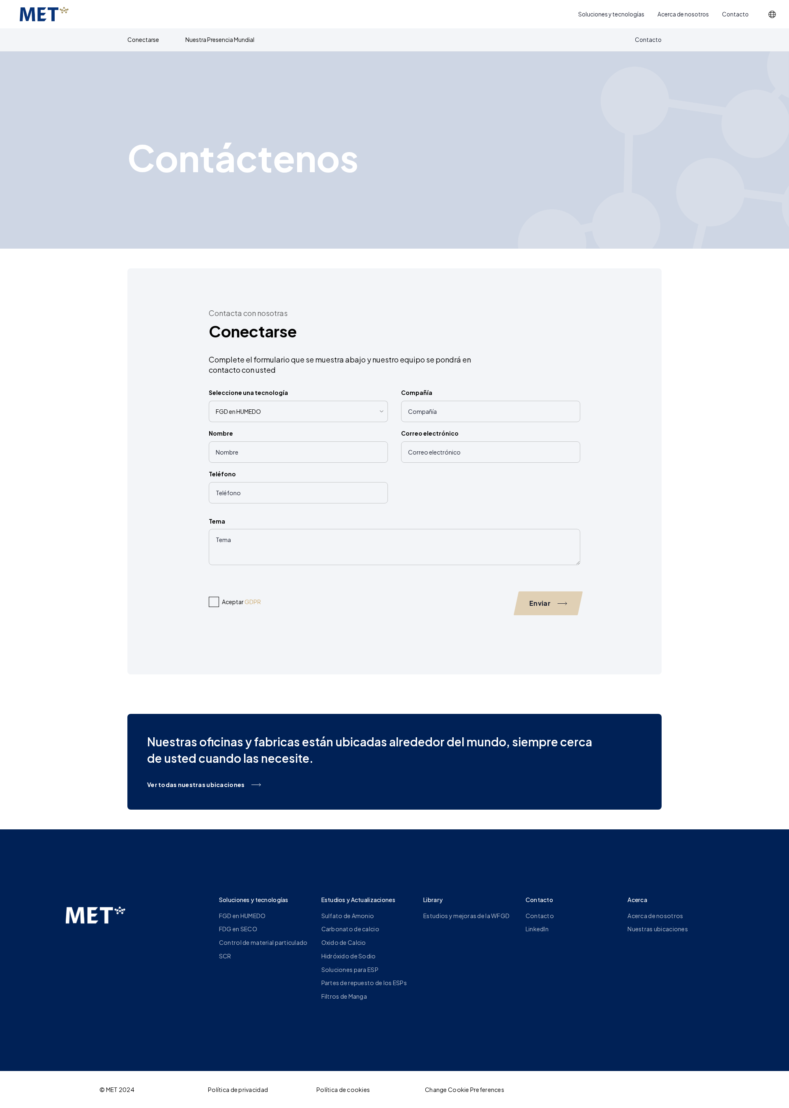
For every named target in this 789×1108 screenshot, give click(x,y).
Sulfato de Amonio (347, 915)
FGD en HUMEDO (242, 915)
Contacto (735, 14)
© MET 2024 (116, 1089)
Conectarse (143, 39)
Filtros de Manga (344, 996)
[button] (772, 14)
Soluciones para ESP (349, 969)
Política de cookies (343, 1089)
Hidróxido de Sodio (348, 956)
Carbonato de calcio (350, 929)
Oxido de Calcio (343, 942)
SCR (225, 956)
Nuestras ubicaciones (658, 929)
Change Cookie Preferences (464, 1089)
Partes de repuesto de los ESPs (364, 982)
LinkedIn (537, 929)
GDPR (253, 601)
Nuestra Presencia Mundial (219, 39)
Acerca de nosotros (683, 14)
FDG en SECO (238, 929)
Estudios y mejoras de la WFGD (466, 915)
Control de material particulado (263, 942)
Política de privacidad (238, 1089)
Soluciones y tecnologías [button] (611, 14)
